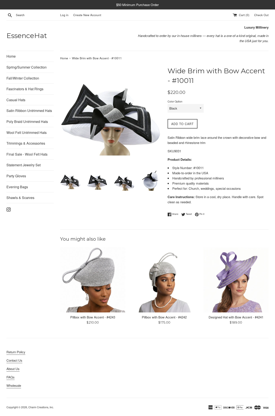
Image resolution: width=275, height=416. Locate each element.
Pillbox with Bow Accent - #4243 (92, 317)
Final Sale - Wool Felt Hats (26, 154)
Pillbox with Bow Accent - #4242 (164, 317)
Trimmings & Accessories (25, 143)
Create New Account (87, 15)
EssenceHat (26, 35)
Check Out (261, 15)
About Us (13, 368)
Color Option (175, 101)
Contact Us (14, 360)
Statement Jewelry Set (23, 164)
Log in (64, 15)
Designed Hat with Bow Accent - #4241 (236, 317)
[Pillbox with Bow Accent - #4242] (164, 279)
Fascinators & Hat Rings (24, 88)
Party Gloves (16, 175)
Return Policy (15, 352)
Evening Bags (17, 186)
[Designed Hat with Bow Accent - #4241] (236, 279)
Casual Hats (15, 99)
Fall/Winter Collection (22, 78)
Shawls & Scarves (20, 197)
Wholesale (13, 385)
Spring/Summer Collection (26, 67)
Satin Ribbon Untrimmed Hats (29, 110)
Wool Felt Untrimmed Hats (26, 132)
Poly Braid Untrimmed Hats (27, 121)
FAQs (10, 377)
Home (11, 56)
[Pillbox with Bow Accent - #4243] (92, 279)
